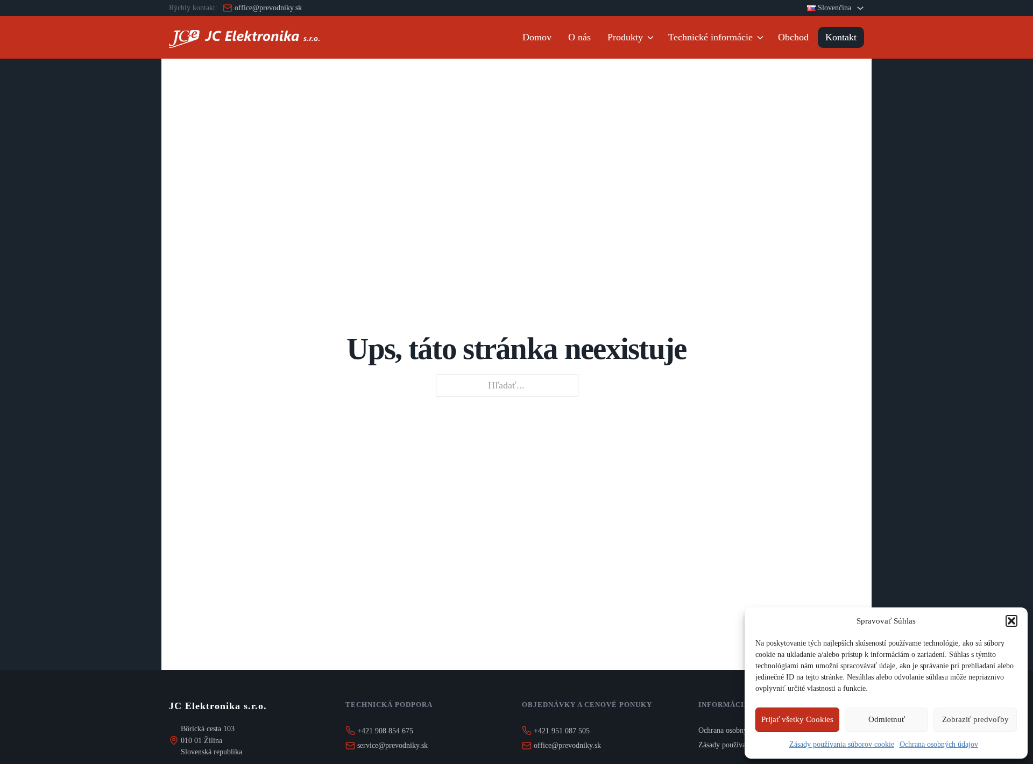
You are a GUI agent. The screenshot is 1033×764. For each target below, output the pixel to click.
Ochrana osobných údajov (939, 744)
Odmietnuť (886, 719)
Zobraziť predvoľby (975, 719)
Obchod (793, 37)
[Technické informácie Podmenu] (762, 37)
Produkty (625, 37)
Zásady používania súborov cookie (841, 744)
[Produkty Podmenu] (652, 37)
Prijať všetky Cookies (797, 719)
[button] (1011, 621)
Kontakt (841, 37)
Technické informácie (710, 37)
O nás (579, 37)
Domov (536, 37)
